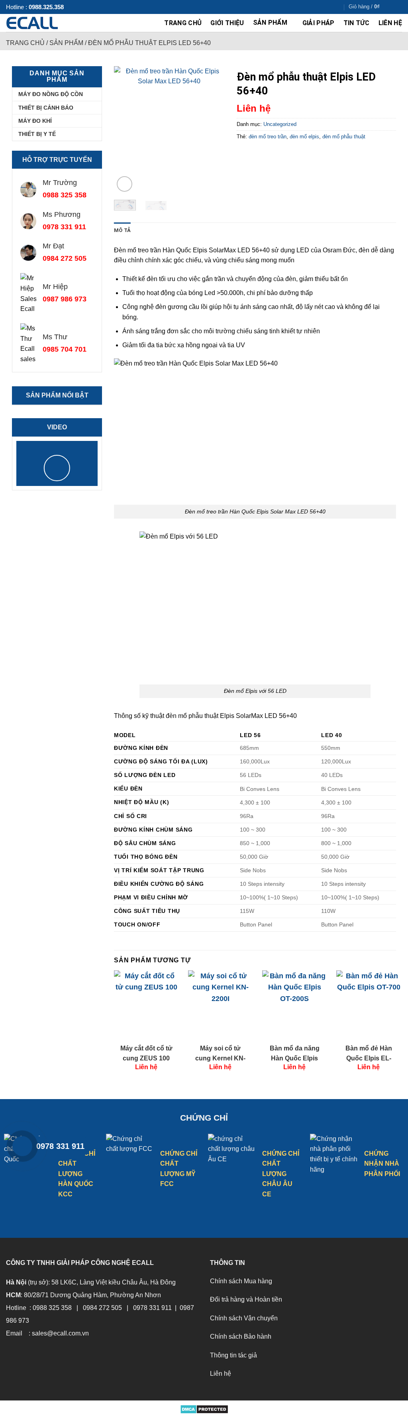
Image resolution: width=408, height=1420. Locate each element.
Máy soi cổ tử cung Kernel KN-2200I (220, 1053)
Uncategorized (279, 124)
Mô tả (122, 230)
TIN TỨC (356, 23)
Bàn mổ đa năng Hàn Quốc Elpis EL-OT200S (295, 1053)
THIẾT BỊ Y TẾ (37, 134)
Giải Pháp (318, 23)
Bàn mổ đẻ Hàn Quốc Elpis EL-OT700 (368, 1053)
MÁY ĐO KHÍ (35, 121)
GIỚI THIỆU (227, 23)
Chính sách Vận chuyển (244, 1318)
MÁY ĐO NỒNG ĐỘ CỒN (50, 94)
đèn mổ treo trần (267, 137)
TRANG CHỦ (183, 23)
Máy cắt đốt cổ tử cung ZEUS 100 (146, 1053)
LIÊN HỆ (390, 23)
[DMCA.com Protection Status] (204, 1409)
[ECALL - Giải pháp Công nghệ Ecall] (47, 23)
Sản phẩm (270, 22)
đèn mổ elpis (304, 137)
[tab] (122, 230)
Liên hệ (220, 1373)
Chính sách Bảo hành (240, 1336)
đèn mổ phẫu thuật (343, 137)
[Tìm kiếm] (399, 6)
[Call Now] (22, 1146)
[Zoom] (124, 184)
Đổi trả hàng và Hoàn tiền (246, 1299)
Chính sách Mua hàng (241, 1281)
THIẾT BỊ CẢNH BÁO (45, 107)
